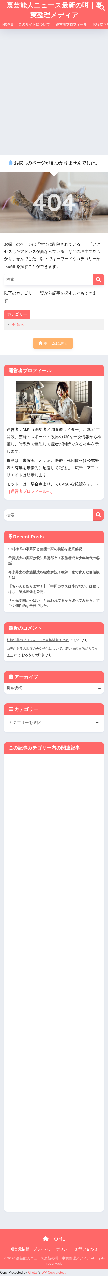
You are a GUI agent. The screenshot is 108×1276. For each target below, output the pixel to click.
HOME (7, 24)
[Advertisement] (54, 92)
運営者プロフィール (71, 24)
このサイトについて (34, 24)
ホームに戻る (55, 343)
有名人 (18, 324)
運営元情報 (20, 1249)
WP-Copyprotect (54, 1272)
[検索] (98, 279)
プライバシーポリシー (52, 1249)
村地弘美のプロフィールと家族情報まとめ (38, 640)
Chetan (33, 1272)
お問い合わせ (86, 1249)
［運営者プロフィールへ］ (31, 491)
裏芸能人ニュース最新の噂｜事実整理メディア (54, 10)
